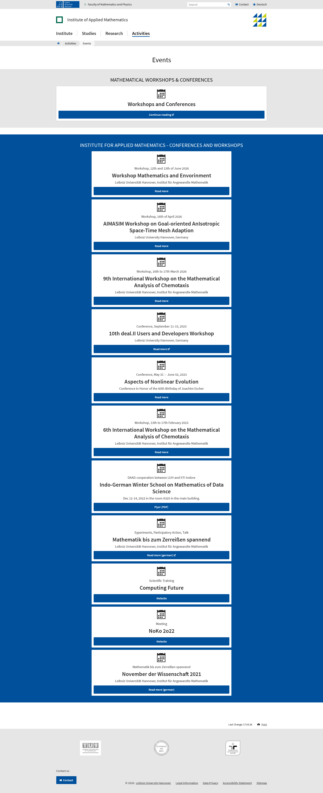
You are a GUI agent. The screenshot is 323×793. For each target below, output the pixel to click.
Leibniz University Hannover (153, 783)
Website (161, 598)
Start (229, 4)
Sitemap (261, 783)
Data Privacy (210, 783)
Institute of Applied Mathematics (97, 20)
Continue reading (160, 115)
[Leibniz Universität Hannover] (67, 4)
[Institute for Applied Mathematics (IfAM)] (57, 43)
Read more (161, 191)
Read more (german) (160, 555)
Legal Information (187, 783)
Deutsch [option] (262, 4)
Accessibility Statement (237, 783)
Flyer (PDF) (161, 507)
